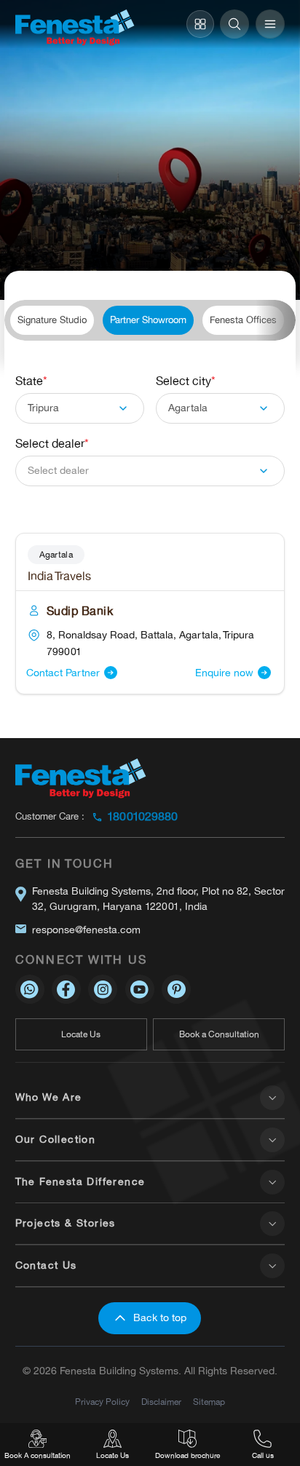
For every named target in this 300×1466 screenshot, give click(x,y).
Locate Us (79, 255)
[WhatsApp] (29, 989)
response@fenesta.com (86, 930)
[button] (79, 408)
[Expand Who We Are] (272, 1097)
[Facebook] (66, 989)
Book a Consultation (219, 1034)
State (31, 381)
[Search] (234, 24)
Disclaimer (161, 1402)
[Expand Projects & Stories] (272, 1223)
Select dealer (52, 444)
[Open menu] (270, 24)
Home (29, 256)
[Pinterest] (176, 989)
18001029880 (142, 816)
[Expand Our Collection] (272, 1140)
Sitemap (209, 1402)
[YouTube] (139, 989)
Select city (186, 381)
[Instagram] (102, 989)
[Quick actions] (200, 24)
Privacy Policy (102, 1402)
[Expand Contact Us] (272, 1265)
